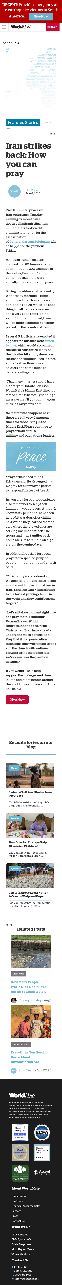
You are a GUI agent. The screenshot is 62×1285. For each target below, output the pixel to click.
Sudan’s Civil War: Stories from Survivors (30, 794)
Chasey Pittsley (30, 1000)
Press (15, 1216)
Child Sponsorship (22, 1239)
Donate (52, 27)
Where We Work (21, 1254)
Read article (30, 775)
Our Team (17, 1201)
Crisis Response (21, 1244)
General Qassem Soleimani (29, 241)
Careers (16, 1211)
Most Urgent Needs (23, 1249)
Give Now (41, 16)
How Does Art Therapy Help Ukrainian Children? (28, 844)
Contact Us (18, 1221)
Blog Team (26, 1070)
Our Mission (19, 1196)
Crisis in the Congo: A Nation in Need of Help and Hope (28, 894)
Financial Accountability (26, 1206)
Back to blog (12, 42)
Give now (17, 699)
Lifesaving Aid (20, 1234)
